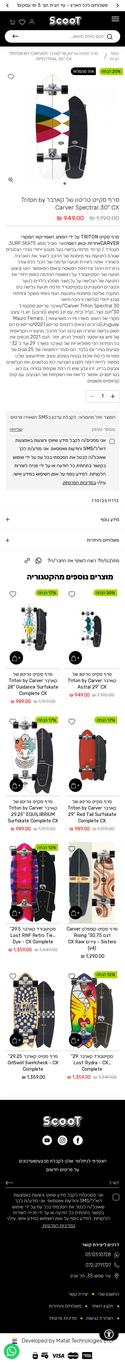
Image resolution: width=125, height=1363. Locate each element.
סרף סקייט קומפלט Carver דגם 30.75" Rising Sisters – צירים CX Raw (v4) (92, 938)
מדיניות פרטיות (63, 1318)
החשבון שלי (108, 1294)
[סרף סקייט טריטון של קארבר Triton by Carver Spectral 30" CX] (62, 128)
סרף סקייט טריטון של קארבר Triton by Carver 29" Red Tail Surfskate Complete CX (92, 811)
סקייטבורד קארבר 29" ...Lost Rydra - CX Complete (92, 1062)
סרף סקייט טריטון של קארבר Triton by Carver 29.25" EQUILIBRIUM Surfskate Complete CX (33, 811)
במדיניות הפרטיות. (79, 482)
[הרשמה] (9, 1182)
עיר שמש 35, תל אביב (90, 1276)
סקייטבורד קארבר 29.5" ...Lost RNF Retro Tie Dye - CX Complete (33, 935)
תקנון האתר (102, 1306)
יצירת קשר (78, 1294)
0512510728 (98, 1254)
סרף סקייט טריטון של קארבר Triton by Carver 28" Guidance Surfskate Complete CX (32, 683)
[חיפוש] (15, 36)
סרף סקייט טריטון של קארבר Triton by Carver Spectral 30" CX (53, 56)
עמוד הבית (114, 56)
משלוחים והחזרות (65, 1306)
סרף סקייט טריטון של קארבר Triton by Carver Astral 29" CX (92, 680)
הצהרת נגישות (99, 1318)
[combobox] (61, 36)
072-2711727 (98, 1265)
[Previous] (117, 5)
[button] (62, 36)
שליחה (16, 429)
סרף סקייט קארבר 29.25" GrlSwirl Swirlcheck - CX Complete (33, 1062)
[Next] (8, 5)
